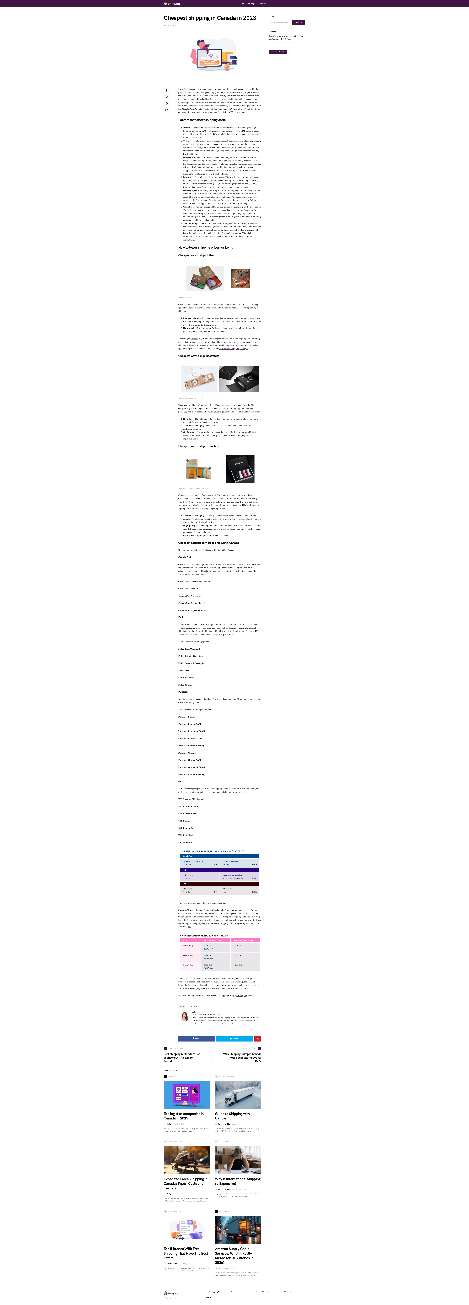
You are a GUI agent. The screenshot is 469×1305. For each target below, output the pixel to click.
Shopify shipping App (213, 1292)
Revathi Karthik (224, 1124)
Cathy (194, 1012)
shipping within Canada (240, 99)
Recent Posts (192, 1006)
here (189, 926)
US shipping (241, 995)
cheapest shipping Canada (213, 112)
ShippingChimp (202, 910)
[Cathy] (185, 1016)
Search (298, 22)
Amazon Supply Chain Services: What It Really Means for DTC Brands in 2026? (234, 1256)
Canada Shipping (262, 1292)
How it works (235, 1292)
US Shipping (286, 1292)
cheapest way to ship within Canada (205, 978)
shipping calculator (221, 571)
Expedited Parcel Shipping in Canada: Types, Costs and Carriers (185, 1183)
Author (182, 1006)
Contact (208, 1298)
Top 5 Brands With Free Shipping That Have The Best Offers (186, 1253)
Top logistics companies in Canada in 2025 (184, 1116)
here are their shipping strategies (233, 348)
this (202, 574)
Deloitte (253, 200)
